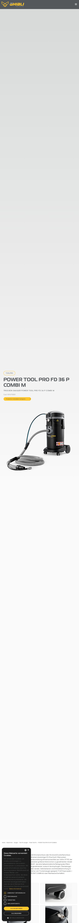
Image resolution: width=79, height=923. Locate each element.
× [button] (28, 850)
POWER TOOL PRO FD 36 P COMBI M (47, 842)
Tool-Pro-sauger (23, 842)
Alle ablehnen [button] (16, 913)
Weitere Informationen (15, 889)
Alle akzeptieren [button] (16, 908)
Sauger (16, 842)
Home (3, 842)
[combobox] (25, 850)
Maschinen (10, 842)
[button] (16, 917)
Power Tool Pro (33, 842)
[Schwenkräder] (58, 893)
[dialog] (16, 884)
